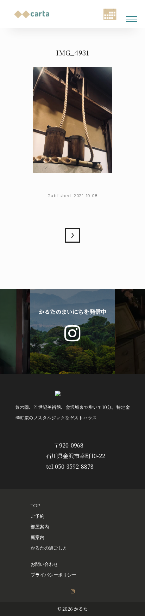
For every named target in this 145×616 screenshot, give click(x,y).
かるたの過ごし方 (49, 548)
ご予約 (37, 516)
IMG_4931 (72, 235)
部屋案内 (40, 526)
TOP (35, 505)
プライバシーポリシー (53, 575)
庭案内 (37, 537)
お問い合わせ (44, 564)
